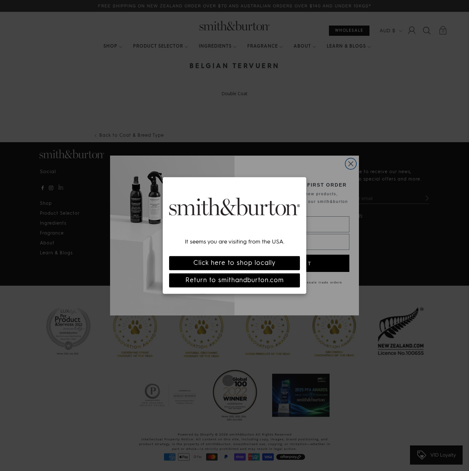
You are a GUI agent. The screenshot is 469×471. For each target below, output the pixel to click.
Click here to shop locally (234, 263)
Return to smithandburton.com (234, 280)
